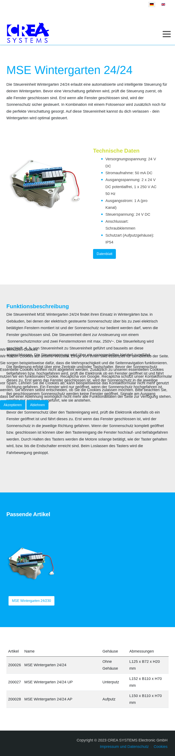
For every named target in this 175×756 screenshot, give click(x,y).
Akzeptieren (13, 405)
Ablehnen (37, 405)
